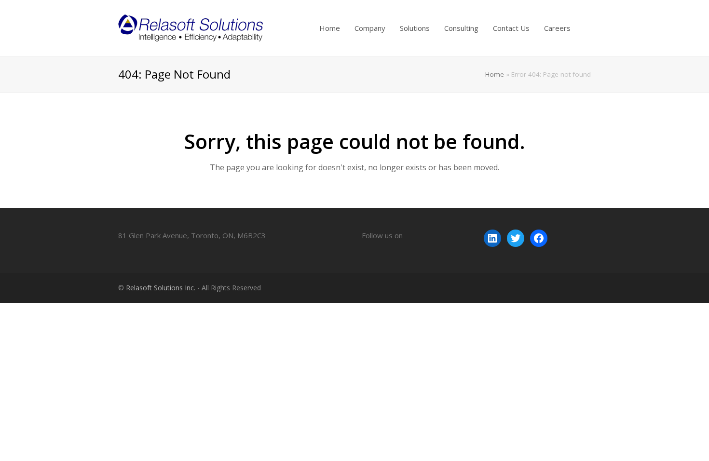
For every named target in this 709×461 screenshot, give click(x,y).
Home (494, 74)
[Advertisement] (175, 324)
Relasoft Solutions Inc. (160, 287)
